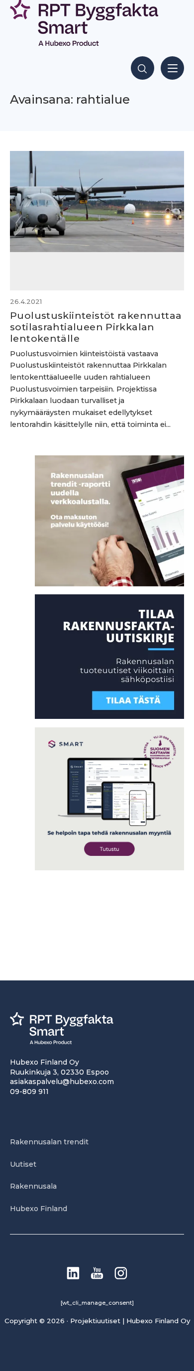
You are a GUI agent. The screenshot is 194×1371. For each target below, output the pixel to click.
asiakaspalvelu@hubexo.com (62, 1081)
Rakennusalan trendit (49, 1141)
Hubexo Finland (38, 1208)
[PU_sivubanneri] (109, 583)
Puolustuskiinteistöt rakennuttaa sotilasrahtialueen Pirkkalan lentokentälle (96, 326)
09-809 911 (29, 1091)
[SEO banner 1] (109, 867)
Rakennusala (33, 1186)
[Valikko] (172, 68)
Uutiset (23, 1164)
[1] (109, 716)
